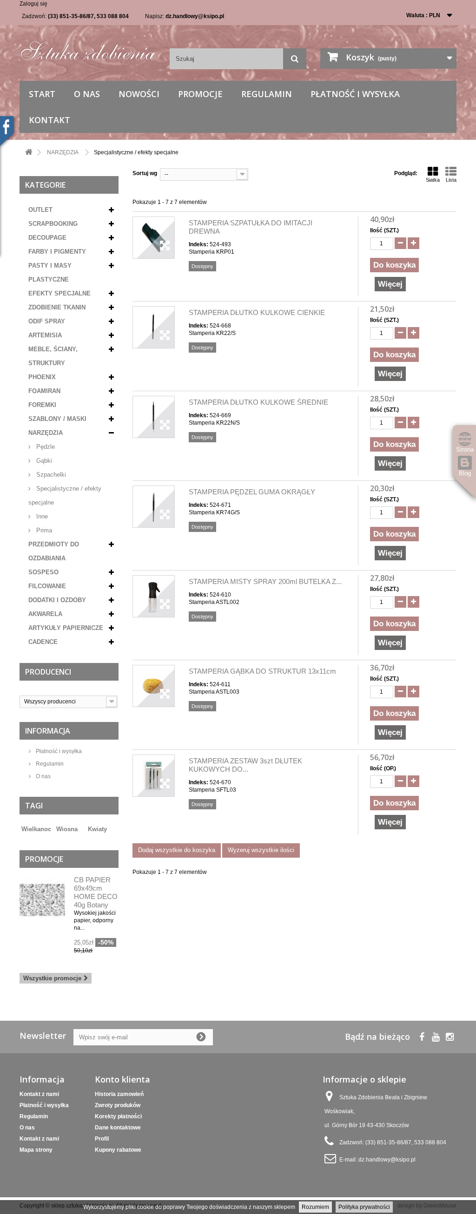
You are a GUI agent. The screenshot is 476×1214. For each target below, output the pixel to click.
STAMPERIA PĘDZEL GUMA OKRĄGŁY (252, 492)
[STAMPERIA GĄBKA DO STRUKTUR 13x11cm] (153, 685)
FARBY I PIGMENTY (57, 251)
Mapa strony (36, 1150)
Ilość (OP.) (383, 768)
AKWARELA (45, 613)
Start (42, 93)
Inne (41, 516)
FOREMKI (42, 404)
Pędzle (44, 446)
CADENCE (43, 641)
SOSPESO (43, 572)
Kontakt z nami (39, 1094)
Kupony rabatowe (118, 1150)
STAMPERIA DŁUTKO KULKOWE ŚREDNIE (258, 402)
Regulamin (266, 93)
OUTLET (40, 209)
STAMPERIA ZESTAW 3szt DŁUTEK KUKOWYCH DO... (245, 765)
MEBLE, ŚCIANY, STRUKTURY (53, 356)
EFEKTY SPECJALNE (59, 293)
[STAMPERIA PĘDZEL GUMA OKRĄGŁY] (153, 506)
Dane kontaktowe (118, 1127)
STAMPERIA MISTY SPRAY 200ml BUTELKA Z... (265, 581)
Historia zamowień (119, 1094)
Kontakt (49, 119)
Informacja (47, 731)
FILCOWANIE (47, 586)
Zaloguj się (33, 3)
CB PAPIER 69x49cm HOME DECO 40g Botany (96, 892)
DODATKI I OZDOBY (57, 600)
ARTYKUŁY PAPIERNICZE (65, 627)
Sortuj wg (144, 173)
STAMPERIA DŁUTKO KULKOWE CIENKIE (257, 312)
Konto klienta (122, 1079)
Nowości (139, 93)
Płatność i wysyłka (355, 93)
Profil (102, 1138)
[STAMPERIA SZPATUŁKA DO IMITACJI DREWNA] (153, 237)
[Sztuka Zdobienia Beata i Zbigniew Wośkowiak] (88, 47)
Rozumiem (315, 1207)
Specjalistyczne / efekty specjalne (64, 495)
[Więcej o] (83, 825)
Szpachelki (50, 474)
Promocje (200, 93)
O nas (87, 93)
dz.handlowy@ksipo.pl (194, 16)
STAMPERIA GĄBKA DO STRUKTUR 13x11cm (262, 671)
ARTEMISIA (45, 335)
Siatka (433, 180)
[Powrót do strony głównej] (29, 152)
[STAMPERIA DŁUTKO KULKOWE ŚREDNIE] (153, 416)
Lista (451, 180)
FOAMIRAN (44, 390)
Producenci (48, 672)
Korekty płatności (118, 1116)
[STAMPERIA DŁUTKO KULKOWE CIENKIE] (153, 327)
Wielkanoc (36, 829)
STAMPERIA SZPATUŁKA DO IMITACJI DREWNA (250, 227)
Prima (43, 530)
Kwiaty (97, 829)
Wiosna (67, 829)
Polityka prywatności (364, 1207)
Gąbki (43, 460)
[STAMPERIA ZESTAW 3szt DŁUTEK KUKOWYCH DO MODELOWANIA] (153, 775)
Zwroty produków (117, 1105)
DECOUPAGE (47, 237)
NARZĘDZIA (45, 432)
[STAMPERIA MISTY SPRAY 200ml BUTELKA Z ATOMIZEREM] (153, 596)
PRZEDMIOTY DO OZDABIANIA (53, 551)
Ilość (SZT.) (384, 230)
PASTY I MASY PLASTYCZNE (50, 272)
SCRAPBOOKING (53, 223)
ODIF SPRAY (46, 321)
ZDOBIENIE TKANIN (57, 307)
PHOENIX (42, 377)
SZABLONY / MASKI (57, 418)
